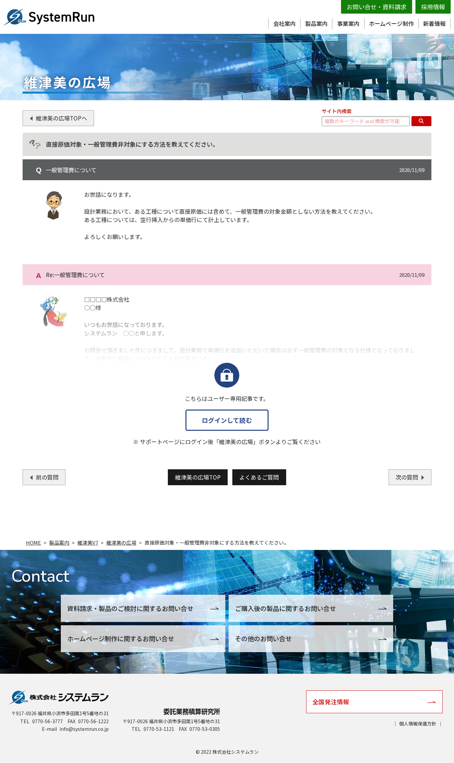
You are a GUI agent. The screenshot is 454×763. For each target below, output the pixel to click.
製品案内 (316, 23)
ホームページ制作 (391, 23)
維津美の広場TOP (198, 477)
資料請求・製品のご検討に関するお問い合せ (130, 608)
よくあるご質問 (259, 477)
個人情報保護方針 (417, 723)
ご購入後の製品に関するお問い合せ (285, 608)
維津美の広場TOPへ (61, 118)
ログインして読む (227, 420)
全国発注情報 (330, 701)
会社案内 (284, 23)
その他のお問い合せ (263, 638)
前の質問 (47, 477)
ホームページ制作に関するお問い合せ (120, 638)
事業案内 (348, 23)
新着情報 (434, 23)
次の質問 (407, 477)
